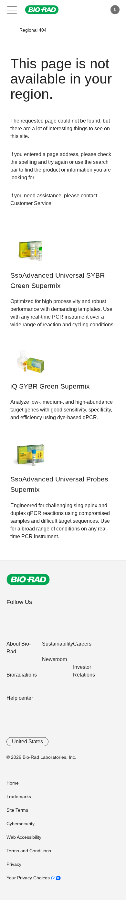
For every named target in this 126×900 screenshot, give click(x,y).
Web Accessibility (23, 837)
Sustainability (57, 644)
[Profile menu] (93, 9)
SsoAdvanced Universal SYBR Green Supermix (57, 281)
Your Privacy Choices (28, 877)
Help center (19, 698)
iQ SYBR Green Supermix (50, 386)
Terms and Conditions (28, 850)
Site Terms (17, 810)
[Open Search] (79, 9)
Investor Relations (84, 670)
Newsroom (54, 659)
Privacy (13, 864)
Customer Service (30, 203)
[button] (10, 30)
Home (12, 783)
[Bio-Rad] (28, 579)
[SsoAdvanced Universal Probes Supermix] (30, 457)
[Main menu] (12, 9)
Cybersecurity (20, 823)
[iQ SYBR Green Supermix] (30, 365)
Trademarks (18, 796)
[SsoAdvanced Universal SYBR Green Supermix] (30, 254)
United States (27, 741)
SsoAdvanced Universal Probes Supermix (59, 484)
